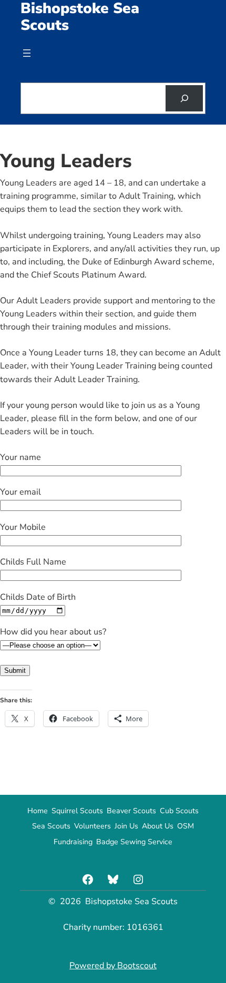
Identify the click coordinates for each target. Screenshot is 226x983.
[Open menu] (26, 53)
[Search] (184, 98)
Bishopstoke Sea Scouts (131, 901)
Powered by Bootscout (113, 965)
